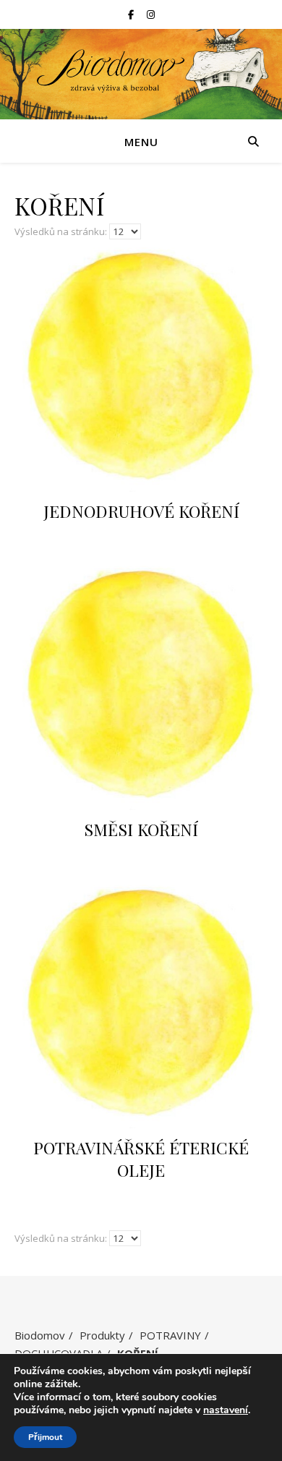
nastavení (225, 1410)
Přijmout (45, 1437)
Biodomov (39, 1335)
